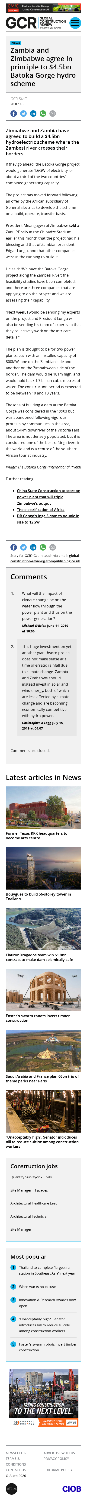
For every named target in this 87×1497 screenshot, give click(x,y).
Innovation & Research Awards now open (47, 1302)
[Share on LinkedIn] (33, 113)
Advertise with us (59, 1453)
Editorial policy (58, 1470)
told (72, 225)
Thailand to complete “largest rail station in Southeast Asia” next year (47, 1270)
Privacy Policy (56, 1458)
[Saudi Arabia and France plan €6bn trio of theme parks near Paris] (43, 1051)
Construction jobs (34, 1166)
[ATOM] (25, 1489)
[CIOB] (62, 1489)
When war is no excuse (37, 1286)
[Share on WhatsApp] (43, 113)
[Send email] (52, 113)
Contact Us (16, 1470)
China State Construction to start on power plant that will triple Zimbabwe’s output (48, 497)
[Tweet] (23, 113)
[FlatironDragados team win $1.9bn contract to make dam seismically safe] (43, 929)
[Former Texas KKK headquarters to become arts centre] (43, 807)
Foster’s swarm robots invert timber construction (48, 1347)
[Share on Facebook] (13, 113)
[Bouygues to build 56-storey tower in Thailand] (43, 868)
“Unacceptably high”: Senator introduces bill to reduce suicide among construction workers (44, 1325)
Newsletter (16, 1453)
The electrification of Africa (40, 509)
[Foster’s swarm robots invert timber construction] (43, 990)
